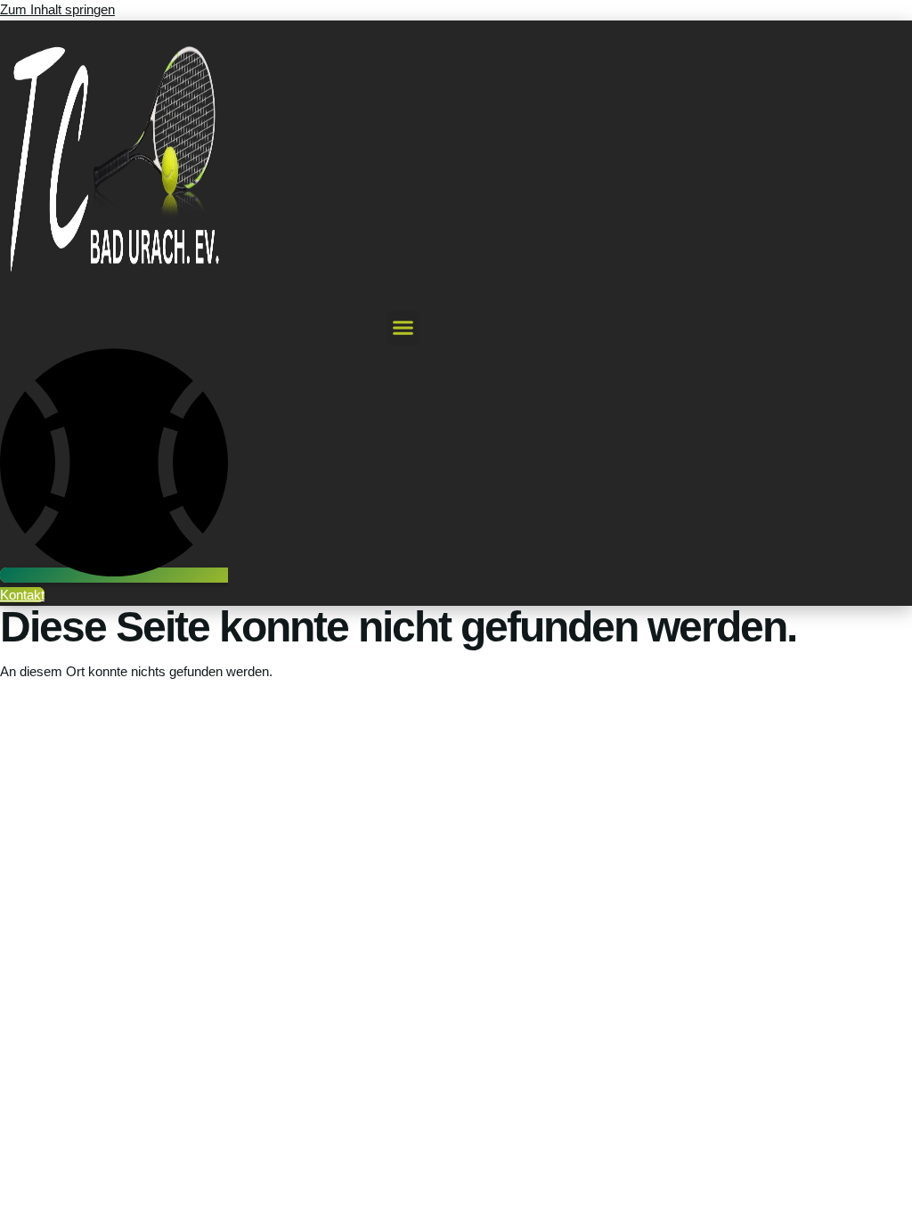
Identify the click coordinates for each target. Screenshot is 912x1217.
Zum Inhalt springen (57, 9)
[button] (403, 328)
